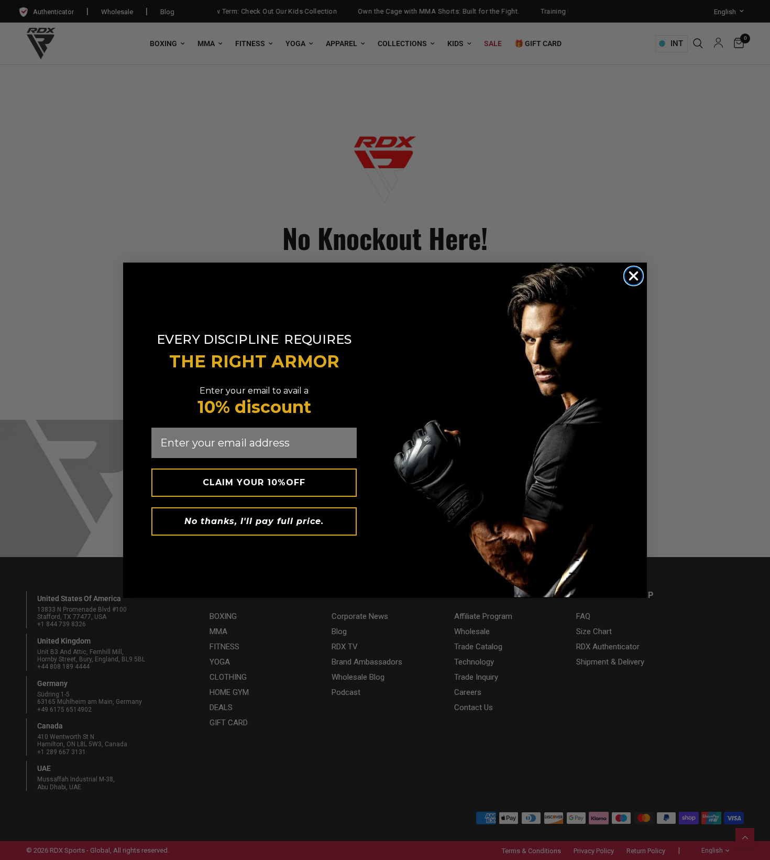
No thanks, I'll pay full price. (254, 521)
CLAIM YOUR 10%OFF (254, 482)
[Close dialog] (633, 276)
